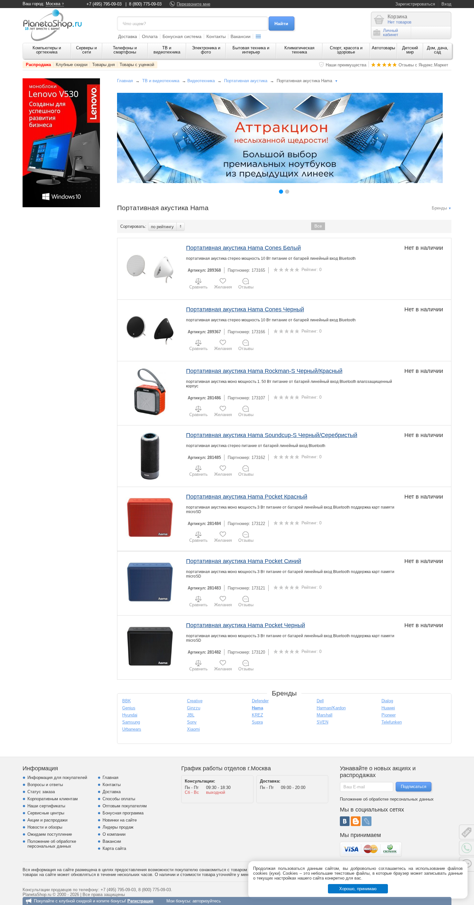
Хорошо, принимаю (358, 888)
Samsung (131, 722)
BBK (126, 700)
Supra (257, 722)
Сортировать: (133, 226)
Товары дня (103, 64)
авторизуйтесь (207, 901)
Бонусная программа (123, 813)
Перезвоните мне (193, 4)
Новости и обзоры (44, 827)
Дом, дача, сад (437, 49)
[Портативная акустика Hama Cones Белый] (150, 269)
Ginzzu (193, 708)
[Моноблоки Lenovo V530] (61, 205)
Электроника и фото (206, 49)
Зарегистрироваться (415, 4)
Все (318, 226)
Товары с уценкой (137, 64)
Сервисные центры (45, 813)
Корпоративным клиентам (52, 798)
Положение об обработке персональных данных (51, 844)
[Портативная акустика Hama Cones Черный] (150, 330)
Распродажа (38, 64)
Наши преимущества (346, 65)
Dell (320, 700)
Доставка (127, 36)
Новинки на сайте (120, 820)
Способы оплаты (119, 798)
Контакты (216, 36)
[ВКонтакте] (345, 821)
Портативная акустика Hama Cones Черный (245, 309)
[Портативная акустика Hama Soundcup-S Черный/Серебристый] (150, 456)
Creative (194, 700)
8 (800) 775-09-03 (145, 4)
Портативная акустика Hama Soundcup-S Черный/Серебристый (271, 435)
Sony (192, 722)
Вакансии (241, 36)
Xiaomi (193, 729)
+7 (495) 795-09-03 (104, 4)
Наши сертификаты (46, 805)
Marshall (324, 715)
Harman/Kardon (331, 708)
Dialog (387, 700)
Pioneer (388, 715)
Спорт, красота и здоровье (346, 49)
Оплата (150, 36)
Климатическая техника (299, 49)
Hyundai (129, 715)
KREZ (257, 715)
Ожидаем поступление (49, 834)
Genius (128, 708)
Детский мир (410, 49)
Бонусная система (182, 36)
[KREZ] (280, 138)
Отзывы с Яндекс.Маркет (423, 65)
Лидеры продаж (118, 827)
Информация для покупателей (57, 777)
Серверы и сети (86, 49)
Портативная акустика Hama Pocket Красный (246, 496)
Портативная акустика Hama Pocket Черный (245, 625)
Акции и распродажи (47, 820)
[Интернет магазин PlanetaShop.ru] (55, 25)
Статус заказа (41, 791)
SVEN (322, 722)
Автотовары (383, 47)
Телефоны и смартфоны (125, 49)
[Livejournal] (366, 821)
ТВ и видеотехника (166, 49)
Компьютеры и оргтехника (47, 49)
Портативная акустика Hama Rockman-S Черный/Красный (264, 371)
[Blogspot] (355, 821)
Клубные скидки (71, 64)
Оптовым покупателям (125, 805)
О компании (114, 834)
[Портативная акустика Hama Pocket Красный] (150, 517)
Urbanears (131, 729)
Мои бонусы (178, 901)
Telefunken (391, 722)
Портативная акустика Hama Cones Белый (243, 248)
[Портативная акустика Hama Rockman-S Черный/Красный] (150, 392)
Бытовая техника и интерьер (250, 49)
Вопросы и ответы (45, 784)
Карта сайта (114, 848)
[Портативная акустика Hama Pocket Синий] (150, 582)
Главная (125, 80)
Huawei (388, 708)
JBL (190, 715)
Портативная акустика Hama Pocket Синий (243, 561)
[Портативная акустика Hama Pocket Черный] (150, 646)
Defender (260, 700)
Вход (446, 4)
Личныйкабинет (390, 32)
